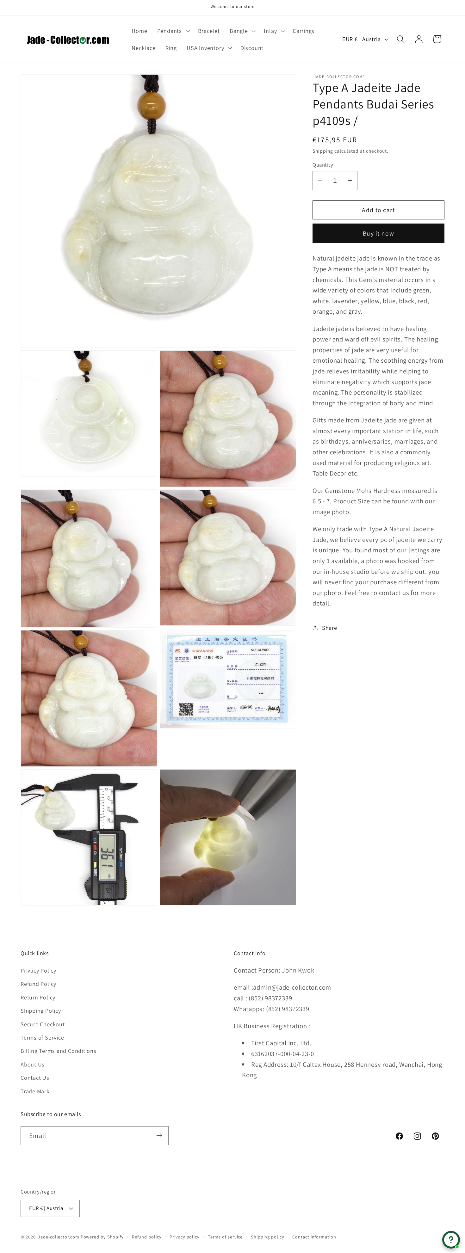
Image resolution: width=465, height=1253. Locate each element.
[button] (172, 30)
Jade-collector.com (58, 1236)
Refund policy (147, 1236)
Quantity (323, 164)
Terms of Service (42, 1037)
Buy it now (378, 233)
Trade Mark (35, 1091)
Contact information (314, 1236)
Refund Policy (38, 984)
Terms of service (225, 1236)
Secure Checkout (43, 1024)
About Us (33, 1064)
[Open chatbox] (451, 1240)
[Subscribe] (159, 1135)
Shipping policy (267, 1236)
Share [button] (329, 627)
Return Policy (38, 997)
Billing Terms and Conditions (58, 1051)
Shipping (323, 151)
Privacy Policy (38, 970)
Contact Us (35, 1078)
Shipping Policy (41, 1011)
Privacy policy (185, 1236)
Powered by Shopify (102, 1236)
